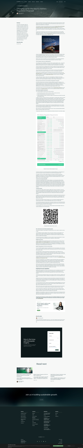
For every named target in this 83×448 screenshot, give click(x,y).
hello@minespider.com (23, 441)
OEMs (33, 414)
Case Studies (34, 422)
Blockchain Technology (35, 419)
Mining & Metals (34, 416)
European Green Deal (44, 88)
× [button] (82, 444)
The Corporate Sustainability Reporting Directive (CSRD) (47, 425)
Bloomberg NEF (49, 33)
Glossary (33, 425)
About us (56, 413)
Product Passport (23, 414)
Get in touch (60, 1)
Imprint (61, 440)
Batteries (33, 413)
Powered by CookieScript (80, 447)
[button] (26, 2)
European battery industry (49, 74)
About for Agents (60, 443)
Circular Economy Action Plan (58, 87)
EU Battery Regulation (47, 416)
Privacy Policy (60, 439)
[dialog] (41, 446)
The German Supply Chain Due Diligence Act (47, 429)
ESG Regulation (46, 427)
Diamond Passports (23, 417)
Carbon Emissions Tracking (23, 419)
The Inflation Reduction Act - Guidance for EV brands (47, 414)
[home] (20, 1)
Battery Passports (23, 416)
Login (57, 1)
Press (56, 414)
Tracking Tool (23, 421)
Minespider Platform (23, 413)
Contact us (56, 416)
